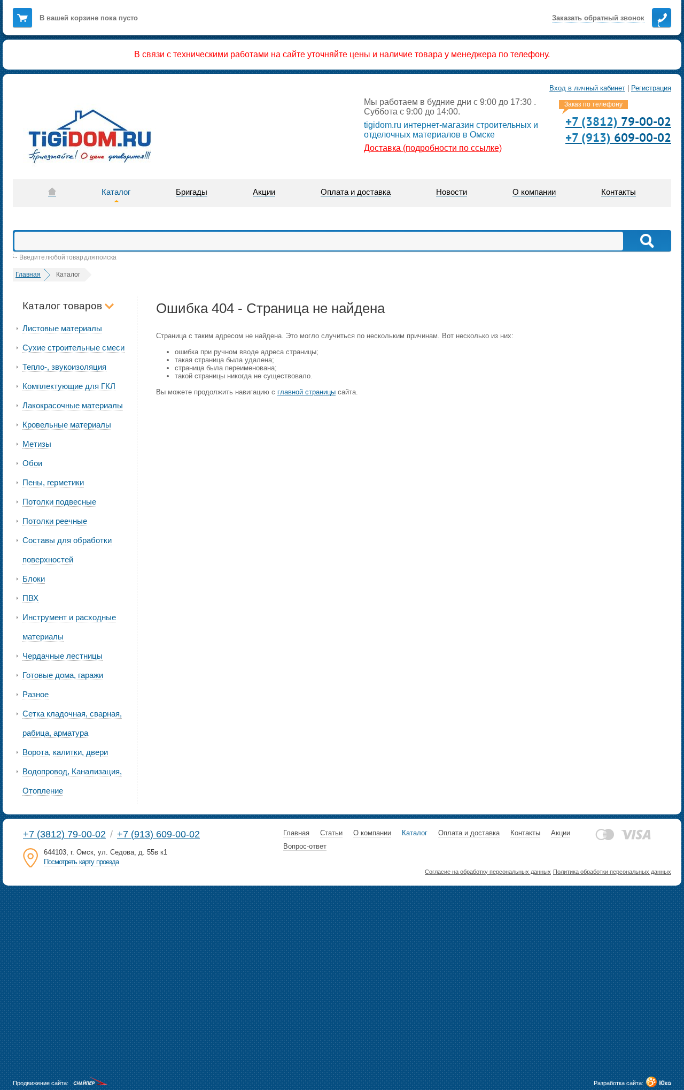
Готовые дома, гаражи (62, 675)
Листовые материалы (62, 328)
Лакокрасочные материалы (72, 405)
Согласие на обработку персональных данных (488, 871)
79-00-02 (618, 121)
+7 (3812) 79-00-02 (64, 834)
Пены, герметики (53, 482)
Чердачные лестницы (62, 655)
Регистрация (651, 88)
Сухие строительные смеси (73, 347)
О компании (372, 833)
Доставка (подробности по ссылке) (433, 148)
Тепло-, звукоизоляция (64, 366)
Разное (35, 694)
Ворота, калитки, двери (65, 752)
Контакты (525, 833)
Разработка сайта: (618, 1083)
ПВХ (30, 598)
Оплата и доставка (469, 833)
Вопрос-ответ (305, 846)
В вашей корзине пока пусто (89, 18)
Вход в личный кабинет (587, 88)
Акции (560, 833)
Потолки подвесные (59, 501)
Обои (32, 463)
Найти (646, 240)
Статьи (331, 833)
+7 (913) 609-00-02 (158, 834)
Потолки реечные (54, 520)
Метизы (36, 443)
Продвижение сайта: (40, 1083)
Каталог (415, 833)
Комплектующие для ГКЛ (68, 386)
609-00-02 (618, 137)
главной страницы (306, 392)
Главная (296, 833)
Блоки (33, 578)
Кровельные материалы (66, 424)
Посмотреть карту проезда (81, 862)
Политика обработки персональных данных (612, 871)
